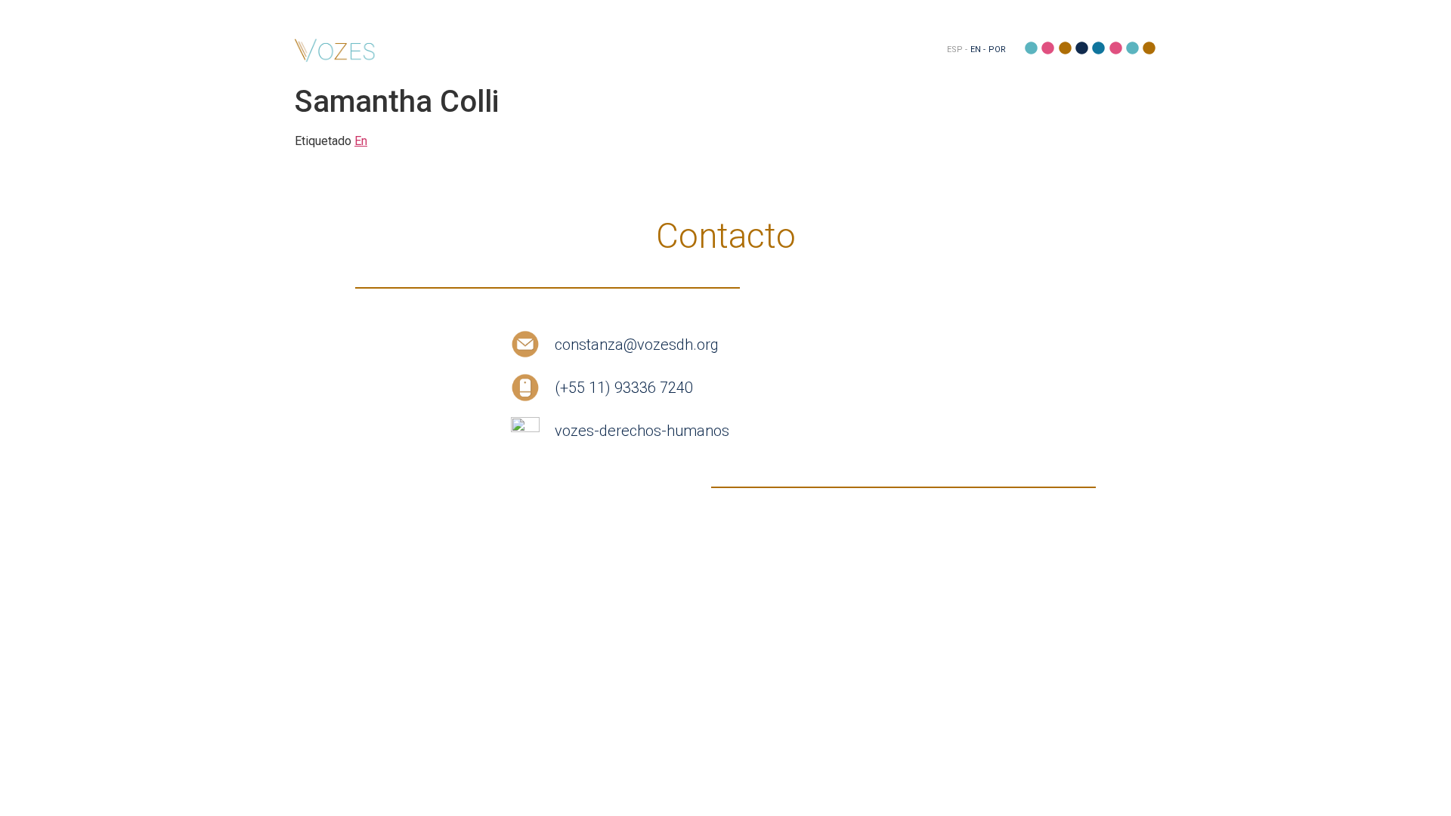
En (360, 141)
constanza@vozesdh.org (637, 344)
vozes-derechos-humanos (642, 431)
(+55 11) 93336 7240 (624, 388)
